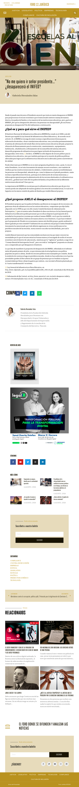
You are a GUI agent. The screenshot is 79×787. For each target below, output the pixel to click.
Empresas (48, 10)
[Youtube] (20, 462)
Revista (7, 3)
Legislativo (27, 10)
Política (38, 10)
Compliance (28, 15)
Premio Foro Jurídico (19, 578)
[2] (16, 211)
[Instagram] (35, 462)
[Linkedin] (42, 462)
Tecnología (61, 10)
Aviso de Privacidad (14, 784)
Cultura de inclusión (46, 15)
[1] (25, 154)
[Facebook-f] (13, 462)
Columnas (16, 3)
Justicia (16, 10)
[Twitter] (28, 462)
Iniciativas (9, 5)
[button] (75, 13)
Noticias (14, 573)
